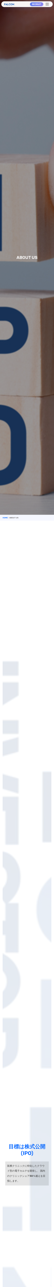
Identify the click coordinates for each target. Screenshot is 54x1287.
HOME (5, 518)
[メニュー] (47, 4)
